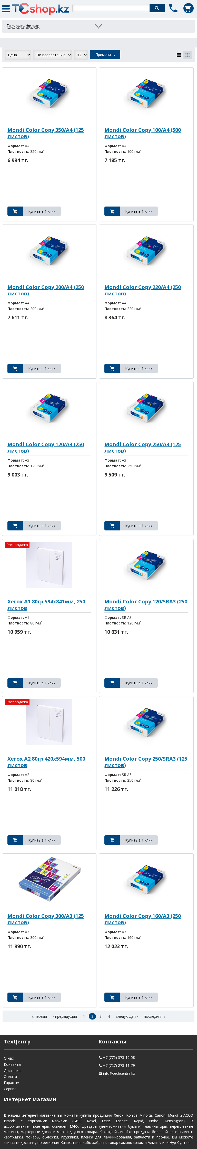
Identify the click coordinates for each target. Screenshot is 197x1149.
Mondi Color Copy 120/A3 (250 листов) (45, 447)
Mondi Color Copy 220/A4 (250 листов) (142, 290)
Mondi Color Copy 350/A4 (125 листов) (45, 133)
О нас (9, 1058)
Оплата (10, 1076)
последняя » (154, 1016)
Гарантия (12, 1082)
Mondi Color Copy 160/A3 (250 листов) (142, 919)
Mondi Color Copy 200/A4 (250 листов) (45, 290)
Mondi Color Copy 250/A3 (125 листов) (142, 447)
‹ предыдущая (65, 1016)
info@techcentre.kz (119, 1073)
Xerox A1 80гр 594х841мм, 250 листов (46, 604)
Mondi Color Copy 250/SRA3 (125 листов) (145, 762)
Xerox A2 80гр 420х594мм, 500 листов (46, 762)
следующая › (127, 1016)
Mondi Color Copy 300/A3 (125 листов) (45, 919)
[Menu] (7, 7)
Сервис (10, 1088)
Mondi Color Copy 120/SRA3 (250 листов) (145, 604)
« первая (39, 1016)
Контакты (12, 1064)
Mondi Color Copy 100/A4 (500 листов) (142, 133)
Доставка (12, 1070)
